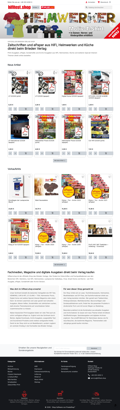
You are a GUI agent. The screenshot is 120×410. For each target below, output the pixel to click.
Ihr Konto (64, 361)
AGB (35, 366)
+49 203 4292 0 (97, 375)
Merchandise (12, 379)
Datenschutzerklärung (42, 371)
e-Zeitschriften (13, 377)
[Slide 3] (60, 36)
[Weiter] (113, 24)
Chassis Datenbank (14, 374)
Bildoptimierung (13, 369)
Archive (10, 366)
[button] (90, 2)
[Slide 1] (57, 36)
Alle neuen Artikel (60, 161)
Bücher (10, 371)
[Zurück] (7, 24)
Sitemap (37, 382)
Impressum (38, 369)
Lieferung (37, 374)
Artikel (35, 7)
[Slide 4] (62, 36)
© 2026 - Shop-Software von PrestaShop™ (60, 407)
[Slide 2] (59, 36)
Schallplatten (12, 382)
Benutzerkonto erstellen (69, 371)
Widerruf (37, 377)
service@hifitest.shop (98, 378)
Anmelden (64, 369)
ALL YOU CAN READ (47, 7)
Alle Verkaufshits (60, 265)
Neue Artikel (38, 379)
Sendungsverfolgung (68, 366)
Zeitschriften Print (14, 385)
